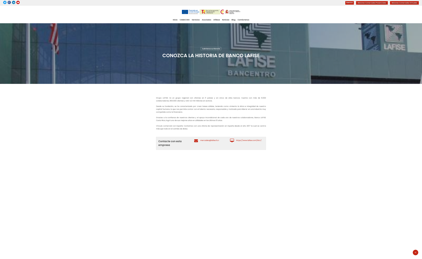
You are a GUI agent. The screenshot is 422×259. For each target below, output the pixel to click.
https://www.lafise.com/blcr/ (249, 140)
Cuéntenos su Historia (211, 49)
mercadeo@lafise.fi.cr (209, 140)
